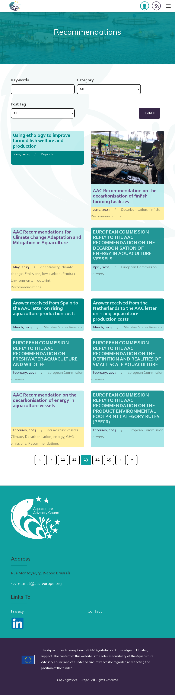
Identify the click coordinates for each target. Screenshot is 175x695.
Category (85, 80)
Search (149, 113)
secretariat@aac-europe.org (36, 584)
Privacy (17, 611)
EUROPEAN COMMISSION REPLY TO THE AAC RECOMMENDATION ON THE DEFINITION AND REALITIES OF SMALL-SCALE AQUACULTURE (127, 354)
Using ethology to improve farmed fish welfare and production (41, 141)
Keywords (20, 80)
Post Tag (18, 104)
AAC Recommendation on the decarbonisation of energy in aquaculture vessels (44, 401)
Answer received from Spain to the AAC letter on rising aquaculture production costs (45, 309)
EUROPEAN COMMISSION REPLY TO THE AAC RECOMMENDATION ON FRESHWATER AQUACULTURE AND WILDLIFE (45, 354)
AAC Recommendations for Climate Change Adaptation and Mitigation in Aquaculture (47, 238)
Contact (95, 611)
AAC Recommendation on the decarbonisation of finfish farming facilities (124, 196)
